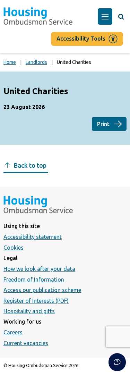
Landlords (36, 62)
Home (9, 62)
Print (103, 124)
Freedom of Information (33, 279)
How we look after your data (39, 269)
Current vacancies (25, 343)
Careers (13, 332)
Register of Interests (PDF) (36, 301)
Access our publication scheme (42, 290)
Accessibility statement (32, 237)
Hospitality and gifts (29, 311)
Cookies (13, 247)
